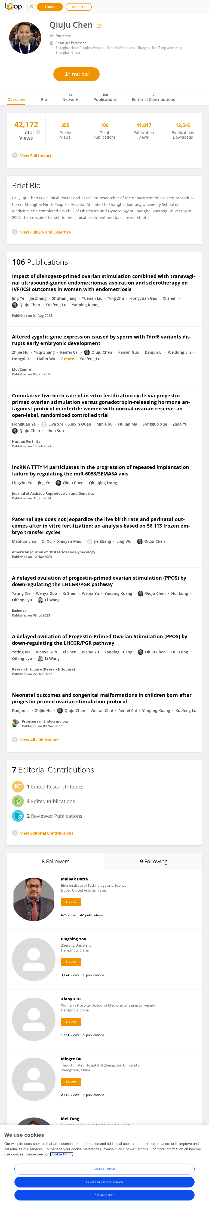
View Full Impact (35, 155)
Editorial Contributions (153, 97)
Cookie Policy (61, 1154)
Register (78, 7)
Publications (105, 97)
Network (70, 97)
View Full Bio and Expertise (45, 232)
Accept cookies (104, 1194)
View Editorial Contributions (46, 833)
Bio (44, 99)
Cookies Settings (104, 1168)
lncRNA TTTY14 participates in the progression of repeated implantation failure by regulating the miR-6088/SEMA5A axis (100, 470)
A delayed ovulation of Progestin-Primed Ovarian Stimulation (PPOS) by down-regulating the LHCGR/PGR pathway (99, 639)
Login (50, 7)
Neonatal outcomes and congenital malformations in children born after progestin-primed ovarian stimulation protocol (102, 698)
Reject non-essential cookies (104, 1181)
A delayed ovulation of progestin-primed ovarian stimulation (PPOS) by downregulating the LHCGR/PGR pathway (99, 580)
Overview (16, 99)
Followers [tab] (55, 861)
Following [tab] (153, 861)
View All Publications (39, 739)
